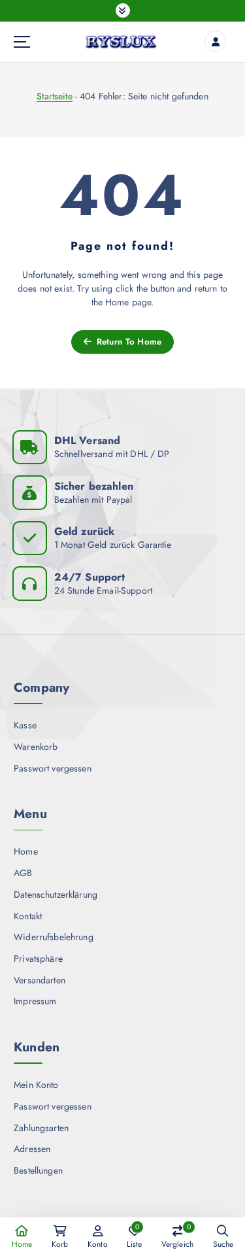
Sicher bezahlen (93, 486)
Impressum (35, 1001)
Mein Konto (36, 1084)
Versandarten (39, 980)
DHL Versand (87, 440)
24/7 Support (89, 577)
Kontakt (28, 916)
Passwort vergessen (52, 768)
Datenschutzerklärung (55, 894)
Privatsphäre (38, 958)
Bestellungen (38, 1170)
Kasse (25, 725)
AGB (23, 872)
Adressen (32, 1148)
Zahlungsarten (41, 1127)
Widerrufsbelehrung (53, 936)
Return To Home (127, 341)
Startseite (54, 96)
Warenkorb (35, 746)
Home (26, 851)
